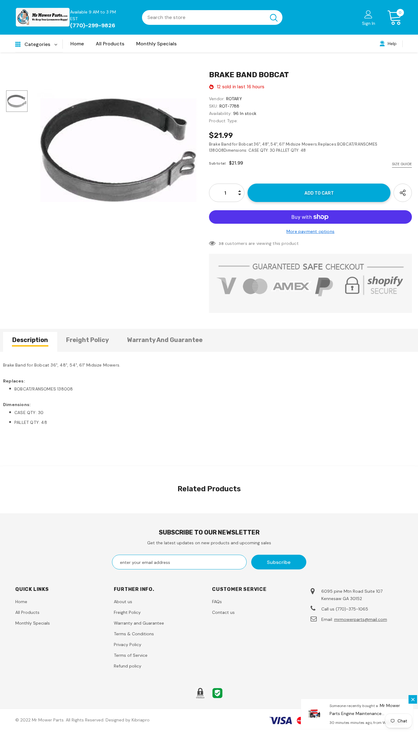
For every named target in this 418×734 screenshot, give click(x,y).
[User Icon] (368, 14)
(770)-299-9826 (92, 25)
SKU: (213, 106)
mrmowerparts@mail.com (360, 619)
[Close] (413, 699)
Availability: (220, 113)
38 (221, 243)
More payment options (310, 231)
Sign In (368, 23)
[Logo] (42, 17)
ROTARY (234, 98)
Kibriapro (141, 720)
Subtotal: (218, 163)
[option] (118, 150)
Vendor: (217, 98)
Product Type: (223, 121)
